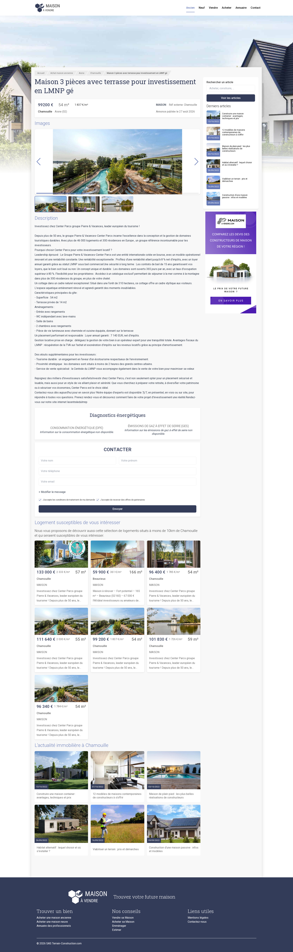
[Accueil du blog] (72, 897)
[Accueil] (48, 7)
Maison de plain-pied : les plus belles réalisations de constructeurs (236, 148)
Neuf (202, 7)
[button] (196, 161)
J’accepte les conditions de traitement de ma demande (69, 500)
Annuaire (241, 7)
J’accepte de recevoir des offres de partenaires (122, 500)
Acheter (226, 7)
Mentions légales (198, 917)
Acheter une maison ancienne (54, 917)
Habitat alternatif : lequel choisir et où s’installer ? (237, 163)
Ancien (190, 7)
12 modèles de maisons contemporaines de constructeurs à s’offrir (233, 132)
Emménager (119, 926)
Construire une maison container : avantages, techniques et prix (233, 116)
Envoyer (118, 509)
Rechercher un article (220, 82)
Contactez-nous (197, 921)
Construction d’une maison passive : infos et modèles (235, 196)
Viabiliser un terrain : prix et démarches (234, 180)
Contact (255, 7)
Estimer (116, 930)
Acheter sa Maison (123, 921)
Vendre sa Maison (123, 917)
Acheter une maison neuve (52, 921)
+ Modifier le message (52, 492)
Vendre (213, 7)
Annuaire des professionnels (54, 926)
